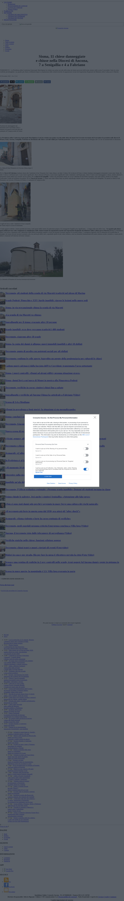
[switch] (86, 448)
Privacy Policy (73, 483)
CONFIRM (48, 476)
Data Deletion (51, 483)
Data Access (62, 483)
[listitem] (62, 444)
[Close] (95, 418)
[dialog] (62, 450)
